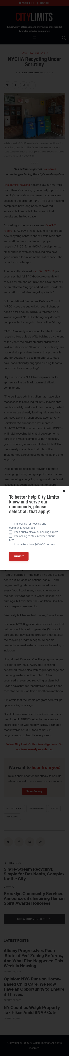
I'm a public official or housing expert (36, 531)
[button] (64, 491)
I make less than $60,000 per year (35, 544)
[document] (34, 528)
